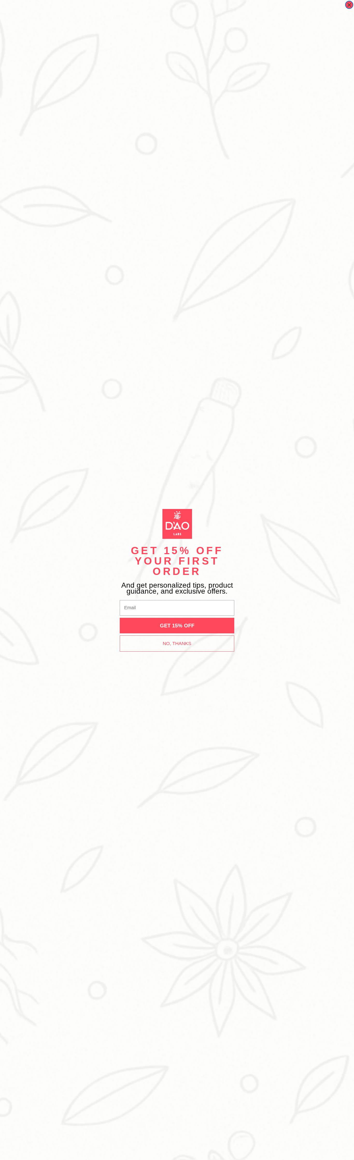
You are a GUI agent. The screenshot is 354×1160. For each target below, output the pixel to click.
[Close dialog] (349, 5)
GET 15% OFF (177, 625)
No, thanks (177, 643)
